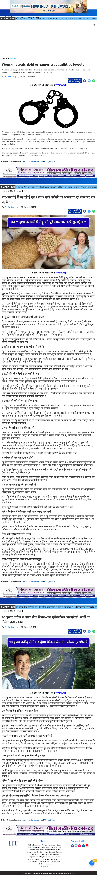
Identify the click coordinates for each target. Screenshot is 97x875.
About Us (45, 841)
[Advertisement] (48, 38)
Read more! (44, 867)
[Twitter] (76, 845)
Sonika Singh (10, 207)
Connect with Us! (80, 841)
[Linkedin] (83, 845)
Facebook (26, 162)
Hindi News (15, 191)
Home (4, 58)
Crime (13, 58)
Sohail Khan (9, 77)
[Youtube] (87, 845)
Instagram (35, 162)
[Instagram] (79, 845)
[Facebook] (72, 845)
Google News (49, 162)
